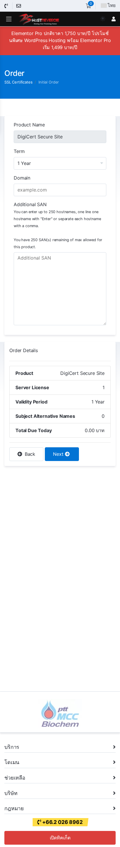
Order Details (23, 350)
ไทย (112, 5)
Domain (22, 178)
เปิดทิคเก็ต (60, 838)
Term (19, 151)
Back (29, 454)
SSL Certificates (18, 82)
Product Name (29, 125)
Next (59, 454)
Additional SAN (58, 225)
